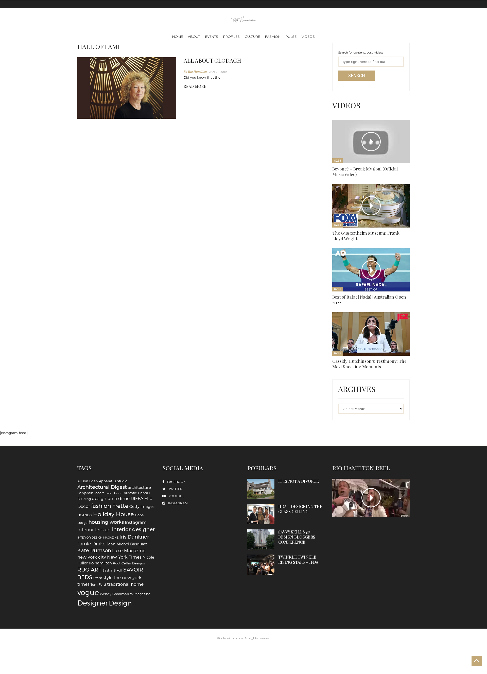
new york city (91, 386)
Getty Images (141, 336)
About (194, 36)
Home (177, 36)
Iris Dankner (134, 366)
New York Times (124, 386)
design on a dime (111, 328)
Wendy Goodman (114, 424)
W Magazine (140, 424)
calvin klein (113, 323)
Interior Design (94, 359)
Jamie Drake (91, 373)
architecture (139, 317)
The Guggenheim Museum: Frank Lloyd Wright (371, 139)
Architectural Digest (102, 317)
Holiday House (113, 343)
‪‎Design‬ (120, 433)
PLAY (371, 327)
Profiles (231, 36)
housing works (106, 352)
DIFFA (137, 328)
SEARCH (356, 75)
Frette (120, 335)
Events (211, 36)
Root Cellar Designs (129, 393)
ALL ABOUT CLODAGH (208, 60)
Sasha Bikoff (112, 400)
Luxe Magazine (129, 380)
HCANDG (84, 344)
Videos (308, 36)
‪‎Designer (92, 432)
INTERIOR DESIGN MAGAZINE (97, 367)
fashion (101, 335)
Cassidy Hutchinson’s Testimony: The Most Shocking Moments (346, 182)
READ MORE (195, 83)
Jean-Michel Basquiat (127, 373)
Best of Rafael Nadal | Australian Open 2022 (395, 139)
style (108, 407)
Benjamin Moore (91, 323)
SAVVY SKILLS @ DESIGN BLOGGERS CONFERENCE (274, 346)
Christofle (129, 323)
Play (345, 121)
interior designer (133, 359)
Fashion (273, 36)
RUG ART (89, 399)
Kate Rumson (94, 380)
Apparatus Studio (113, 310)
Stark (97, 407)
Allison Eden (87, 310)
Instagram (136, 351)
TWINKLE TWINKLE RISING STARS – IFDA (309, 346)
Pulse (291, 36)
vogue (88, 422)
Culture (252, 36)
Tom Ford (98, 414)
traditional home (125, 413)
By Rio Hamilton (195, 70)
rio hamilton (100, 392)
